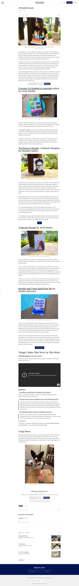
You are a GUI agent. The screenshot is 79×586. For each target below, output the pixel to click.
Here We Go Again (23, 552)
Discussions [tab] (27, 532)
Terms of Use (45, 500)
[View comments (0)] (23, 15)
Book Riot (21, 389)
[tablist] (23, 518)
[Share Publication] (65, 2)
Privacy (40, 577)
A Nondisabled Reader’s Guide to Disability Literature (35, 412)
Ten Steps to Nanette (28, 148)
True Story (48, 423)
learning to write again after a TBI (25, 545)
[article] (39, 538)
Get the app (45, 580)
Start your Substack (36, 580)
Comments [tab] (21, 518)
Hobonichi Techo (23, 536)
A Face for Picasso (27, 227)
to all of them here (42, 425)
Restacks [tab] (26, 518)
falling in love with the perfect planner (26, 537)
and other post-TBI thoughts (24, 553)
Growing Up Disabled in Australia (35, 88)
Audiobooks (24, 425)
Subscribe (69, 2)
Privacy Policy (48, 501)
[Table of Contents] (1, 293)
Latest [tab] (23, 532)
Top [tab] (19, 532)
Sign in (75, 2)
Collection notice (48, 577)
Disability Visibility (26, 130)
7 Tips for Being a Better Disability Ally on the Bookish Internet (38, 399)
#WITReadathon (24, 356)
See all (20, 560)
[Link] (17, 90)
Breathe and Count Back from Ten (35, 288)
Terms (43, 577)
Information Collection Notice (39, 501)
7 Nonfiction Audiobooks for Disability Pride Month (34, 392)
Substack (34, 583)
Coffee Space (22, 544)
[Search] (62, 2)
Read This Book (55, 423)
